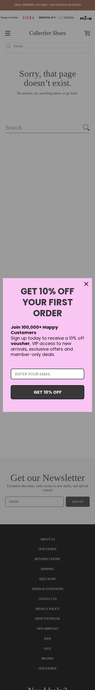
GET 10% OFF (48, 392)
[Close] (86, 284)
